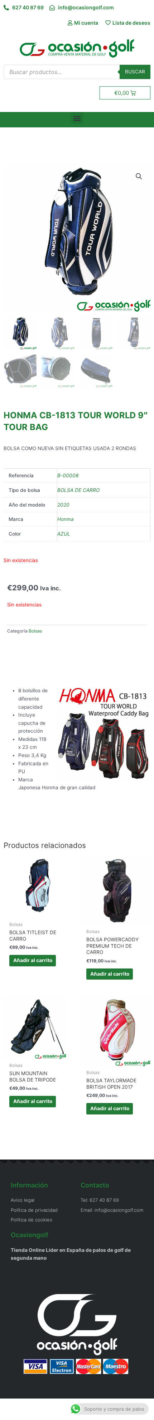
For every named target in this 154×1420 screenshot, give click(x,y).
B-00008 (67, 475)
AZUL (63, 534)
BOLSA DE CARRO (78, 490)
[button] (77, 118)
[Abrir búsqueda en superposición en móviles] (77, 72)
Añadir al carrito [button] (32, 960)
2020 (63, 505)
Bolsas (35, 631)
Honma (65, 519)
